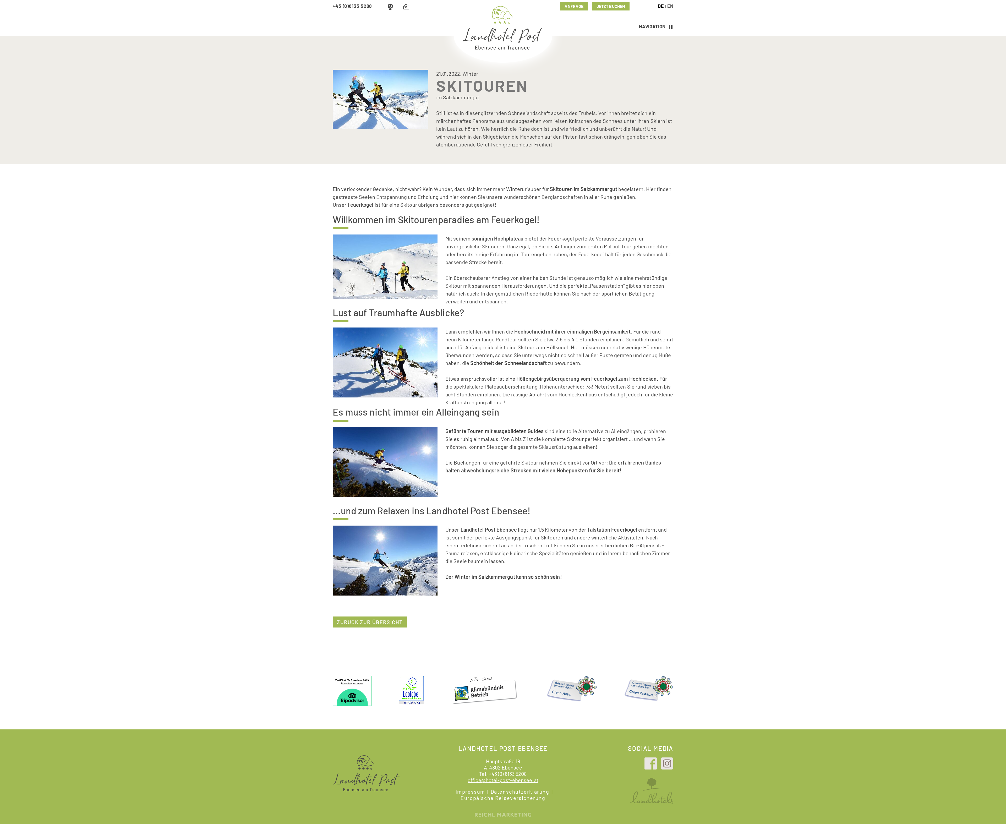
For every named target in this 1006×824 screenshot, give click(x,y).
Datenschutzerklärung (520, 791)
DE (661, 6)
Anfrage (574, 6)
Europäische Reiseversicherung (503, 798)
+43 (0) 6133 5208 (508, 774)
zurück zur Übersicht (370, 622)
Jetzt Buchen (611, 6)
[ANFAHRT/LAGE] (406, 6)
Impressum (470, 791)
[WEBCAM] (390, 6)
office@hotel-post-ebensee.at (503, 780)
